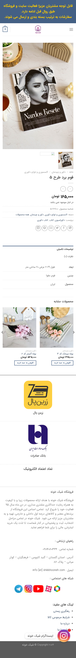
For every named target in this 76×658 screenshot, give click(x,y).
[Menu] (71, 29)
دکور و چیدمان (59, 172)
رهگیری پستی (61, 611)
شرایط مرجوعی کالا (59, 617)
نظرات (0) (68, 256)
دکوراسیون (60, 220)
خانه (71, 172)
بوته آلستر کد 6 (29, 354)
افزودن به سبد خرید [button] (62, 362)
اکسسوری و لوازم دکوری (36, 172)
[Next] (6, 96)
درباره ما (65, 623)
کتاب (51, 220)
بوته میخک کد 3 (65, 354)
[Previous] (67, 96)
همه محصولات (22, 214)
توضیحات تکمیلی (65, 249)
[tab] (38, 249)
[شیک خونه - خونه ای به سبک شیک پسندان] (38, 29)
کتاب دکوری (42, 220)
